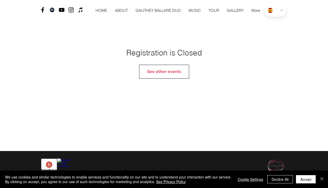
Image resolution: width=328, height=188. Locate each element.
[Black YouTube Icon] (61, 9)
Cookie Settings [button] (250, 179)
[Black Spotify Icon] (52, 9)
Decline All (280, 179)
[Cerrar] (322, 179)
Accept (305, 179)
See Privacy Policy (171, 181)
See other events (164, 71)
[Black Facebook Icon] (42, 9)
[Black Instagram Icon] (71, 9)
